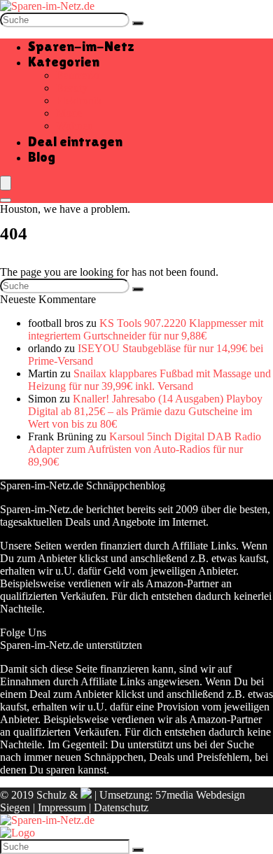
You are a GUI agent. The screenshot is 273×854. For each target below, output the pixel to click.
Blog (41, 156)
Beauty (72, 88)
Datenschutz (121, 807)
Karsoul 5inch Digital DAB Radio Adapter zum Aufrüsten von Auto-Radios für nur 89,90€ (144, 449)
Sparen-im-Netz (81, 46)
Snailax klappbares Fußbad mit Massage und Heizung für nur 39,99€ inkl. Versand (149, 380)
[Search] (5, 200)
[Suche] (138, 23)
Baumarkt (77, 75)
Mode (69, 113)
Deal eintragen (75, 141)
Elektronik (79, 100)
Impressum (62, 807)
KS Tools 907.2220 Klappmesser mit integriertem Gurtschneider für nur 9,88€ (145, 329)
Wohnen (74, 126)
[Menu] (5, 183)
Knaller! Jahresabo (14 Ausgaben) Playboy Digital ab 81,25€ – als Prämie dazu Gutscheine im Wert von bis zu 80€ (145, 411)
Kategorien (63, 61)
